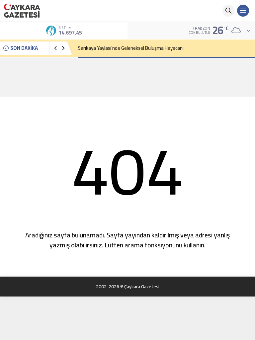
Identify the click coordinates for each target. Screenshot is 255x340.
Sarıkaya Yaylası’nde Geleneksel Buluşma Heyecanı (131, 48)
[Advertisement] (127, 77)
